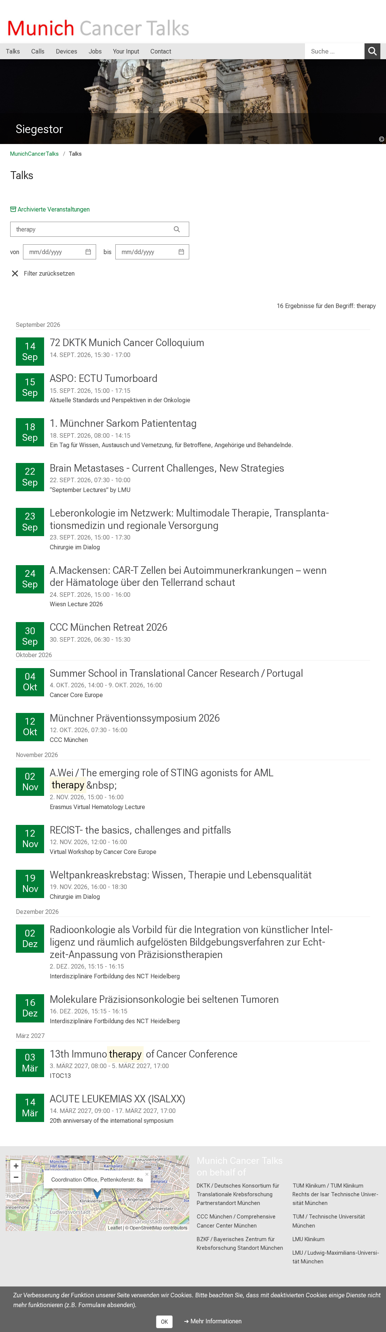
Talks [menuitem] (13, 51)
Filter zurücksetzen (49, 273)
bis (108, 252)
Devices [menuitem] (66, 51)
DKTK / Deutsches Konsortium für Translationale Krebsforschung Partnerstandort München (238, 1194)
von (14, 252)
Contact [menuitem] (160, 51)
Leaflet (115, 1227)
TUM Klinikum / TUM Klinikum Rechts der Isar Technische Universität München (335, 1194)
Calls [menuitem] (37, 51)
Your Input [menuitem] (126, 51)
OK (164, 1322)
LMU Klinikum (309, 1239)
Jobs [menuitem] (95, 51)
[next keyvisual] (377, 101)
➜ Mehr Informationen (213, 1321)
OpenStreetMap (146, 1227)
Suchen (372, 51)
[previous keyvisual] (8, 101)
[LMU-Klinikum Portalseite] (51, 21)
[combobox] (342, 51)
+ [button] (16, 1166)
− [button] (16, 1177)
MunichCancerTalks (34, 154)
